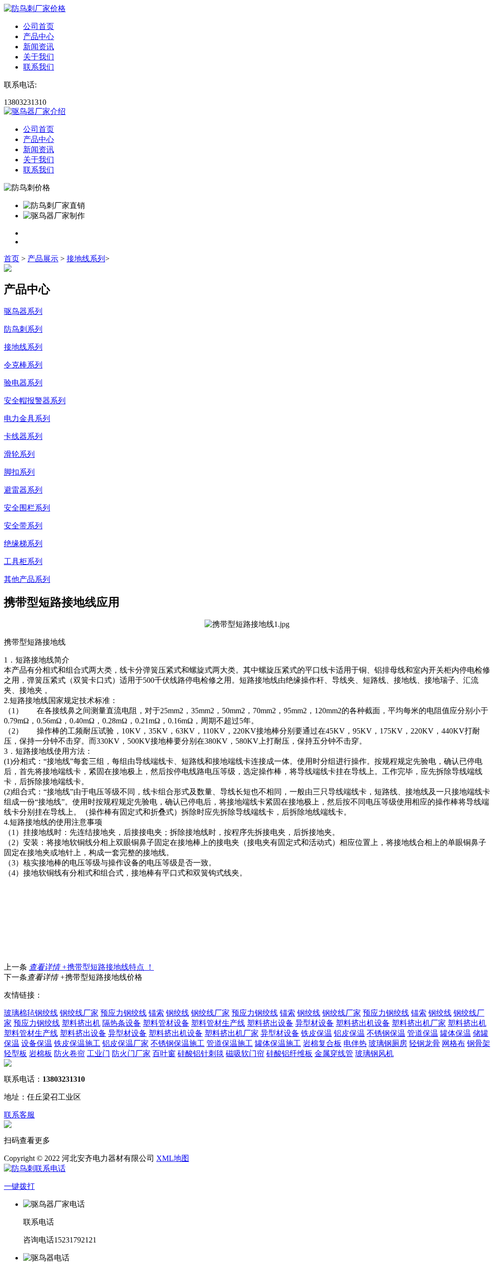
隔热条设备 (121, 1023)
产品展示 (42, 258)
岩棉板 (40, 1053)
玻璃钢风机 (374, 1053)
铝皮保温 (349, 1033)
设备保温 (36, 1043)
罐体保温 (455, 1033)
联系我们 (38, 67)
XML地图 (172, 1158)
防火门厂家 (131, 1053)
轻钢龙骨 (424, 1043)
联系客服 (19, 1115)
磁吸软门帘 (245, 1053)
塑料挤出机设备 (363, 1023)
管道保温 (422, 1033)
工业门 (98, 1053)
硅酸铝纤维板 (289, 1053)
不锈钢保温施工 (178, 1043)
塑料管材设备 (166, 1023)
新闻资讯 (38, 46)
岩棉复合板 (322, 1043)
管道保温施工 (229, 1043)
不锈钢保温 (386, 1033)
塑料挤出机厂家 (419, 1023)
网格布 (453, 1043)
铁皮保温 (316, 1033)
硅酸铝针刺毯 (201, 1053)
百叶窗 (164, 1053)
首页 (11, 258)
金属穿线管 (334, 1053)
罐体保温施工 (278, 1043)
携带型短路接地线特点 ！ (91, 967)
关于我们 (38, 57)
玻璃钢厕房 (388, 1043)
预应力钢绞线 (123, 1013)
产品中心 (38, 36)
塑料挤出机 (81, 1023)
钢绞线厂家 (79, 1013)
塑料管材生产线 (218, 1023)
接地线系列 (86, 258)
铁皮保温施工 (77, 1043)
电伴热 (355, 1043)
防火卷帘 (69, 1053)
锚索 (156, 1013)
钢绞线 (46, 1013)
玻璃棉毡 (19, 1013)
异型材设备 (314, 1023)
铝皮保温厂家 (125, 1043)
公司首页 (38, 26)
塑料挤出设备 (270, 1023)
